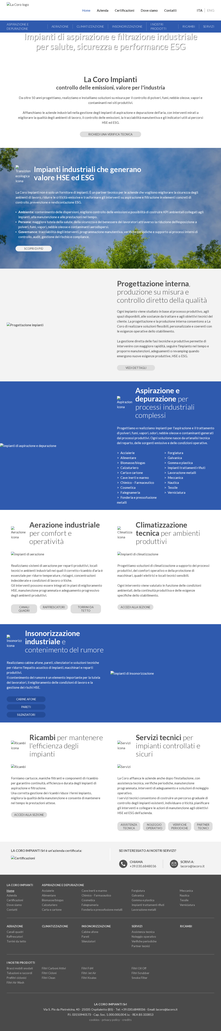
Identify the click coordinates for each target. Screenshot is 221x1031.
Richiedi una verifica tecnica (110, 134)
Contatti (170, 10)
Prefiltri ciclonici (16, 977)
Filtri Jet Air (89, 973)
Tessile (173, 487)
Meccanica (175, 477)
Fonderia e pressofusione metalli (102, 909)
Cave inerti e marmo (134, 477)
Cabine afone (26, 699)
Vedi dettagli (136, 368)
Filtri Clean (48, 977)
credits (127, 1020)
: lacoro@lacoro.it (192, 864)
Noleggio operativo (154, 826)
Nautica (173, 482)
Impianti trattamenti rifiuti (186, 468)
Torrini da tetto (86, 608)
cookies (94, 1020)
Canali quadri (24, 608)
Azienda (102, 10)
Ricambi (188, 26)
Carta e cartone (131, 473)
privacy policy (111, 1020)
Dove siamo (149, 10)
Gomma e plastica (180, 463)
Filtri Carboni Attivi (54, 968)
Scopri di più (33, 248)
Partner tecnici (203, 826)
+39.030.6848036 (143, 864)
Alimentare (128, 458)
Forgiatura (175, 453)
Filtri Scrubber (140, 973)
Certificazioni (124, 10)
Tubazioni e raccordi (19, 973)
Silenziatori (26, 714)
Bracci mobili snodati (20, 968)
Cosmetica (128, 487)
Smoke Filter (139, 977)
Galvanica (175, 458)
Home (86, 10)
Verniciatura (176, 492)
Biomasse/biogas (132, 463)
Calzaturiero (129, 468)
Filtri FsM (87, 968)
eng (210, 10)
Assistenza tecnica (129, 826)
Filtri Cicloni (49, 973)
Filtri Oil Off (139, 968)
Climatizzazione (90, 26)
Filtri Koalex (89, 977)
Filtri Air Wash (15, 982)
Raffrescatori (54, 607)
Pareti (26, 707)
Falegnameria (130, 492)
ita (199, 10)
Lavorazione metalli (182, 473)
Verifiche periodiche (179, 826)
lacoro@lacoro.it (167, 1009)
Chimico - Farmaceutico (137, 482)
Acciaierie (127, 453)
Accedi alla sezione (135, 607)
